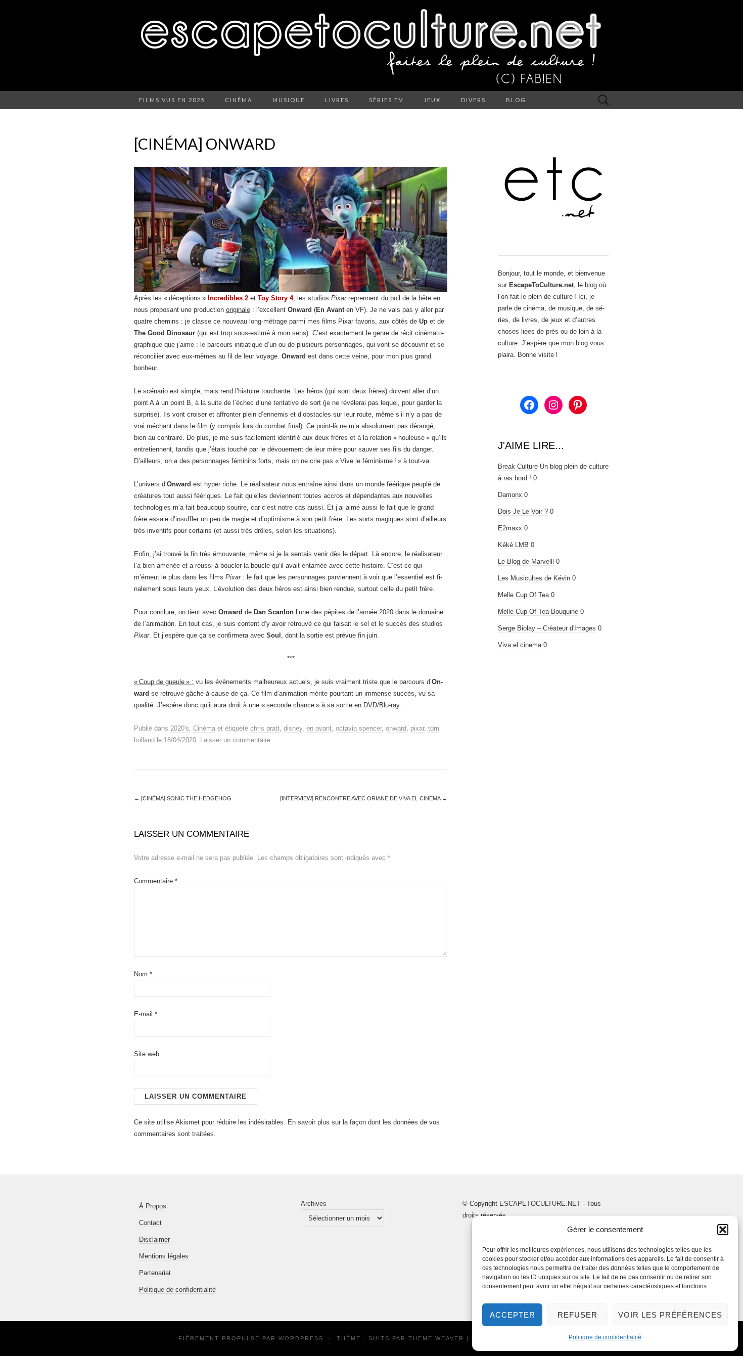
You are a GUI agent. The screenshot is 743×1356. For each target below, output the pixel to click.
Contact (150, 1223)
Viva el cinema (519, 645)
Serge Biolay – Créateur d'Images (547, 628)
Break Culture (518, 466)
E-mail (145, 1014)
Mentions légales (164, 1256)
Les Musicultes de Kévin (534, 578)
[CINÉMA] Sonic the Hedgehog (182, 798)
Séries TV (386, 100)
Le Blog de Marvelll (526, 561)
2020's (179, 728)
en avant (319, 728)
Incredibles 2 (228, 298)
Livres (337, 100)
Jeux (432, 100)
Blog (516, 100)
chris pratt (265, 728)
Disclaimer (154, 1239)
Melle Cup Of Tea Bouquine (538, 611)
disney (293, 728)
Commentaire (155, 881)
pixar (417, 728)
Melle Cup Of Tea (523, 595)
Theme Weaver (436, 1338)
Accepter (512, 1314)
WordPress (300, 1338)
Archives (314, 1203)
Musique (288, 100)
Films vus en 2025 (172, 100)
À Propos (152, 1206)
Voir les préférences (670, 1314)
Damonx (510, 495)
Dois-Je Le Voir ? (523, 511)
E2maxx (510, 528)
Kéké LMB (513, 545)
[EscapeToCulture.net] (371, 45)
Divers (473, 100)
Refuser (577, 1314)
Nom (143, 974)
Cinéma (238, 100)
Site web (146, 1054)
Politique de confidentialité (605, 1337)
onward (396, 728)
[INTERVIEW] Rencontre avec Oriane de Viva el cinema (363, 798)
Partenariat (155, 1273)
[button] (723, 1230)
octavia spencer (359, 728)
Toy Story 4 (275, 298)
